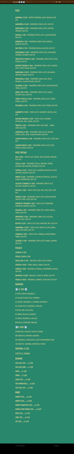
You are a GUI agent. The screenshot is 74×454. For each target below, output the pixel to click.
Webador (57, 445)
